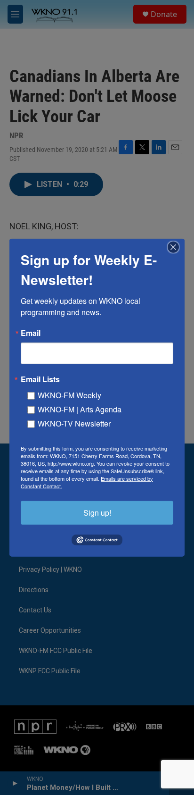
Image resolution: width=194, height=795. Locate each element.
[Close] (176, 246)
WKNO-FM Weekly (69, 394)
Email (30, 332)
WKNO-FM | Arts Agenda (79, 408)
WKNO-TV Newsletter (74, 423)
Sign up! (97, 512)
